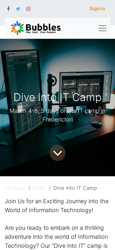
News (39, 188)
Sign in (97, 8)
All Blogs (15, 188)
